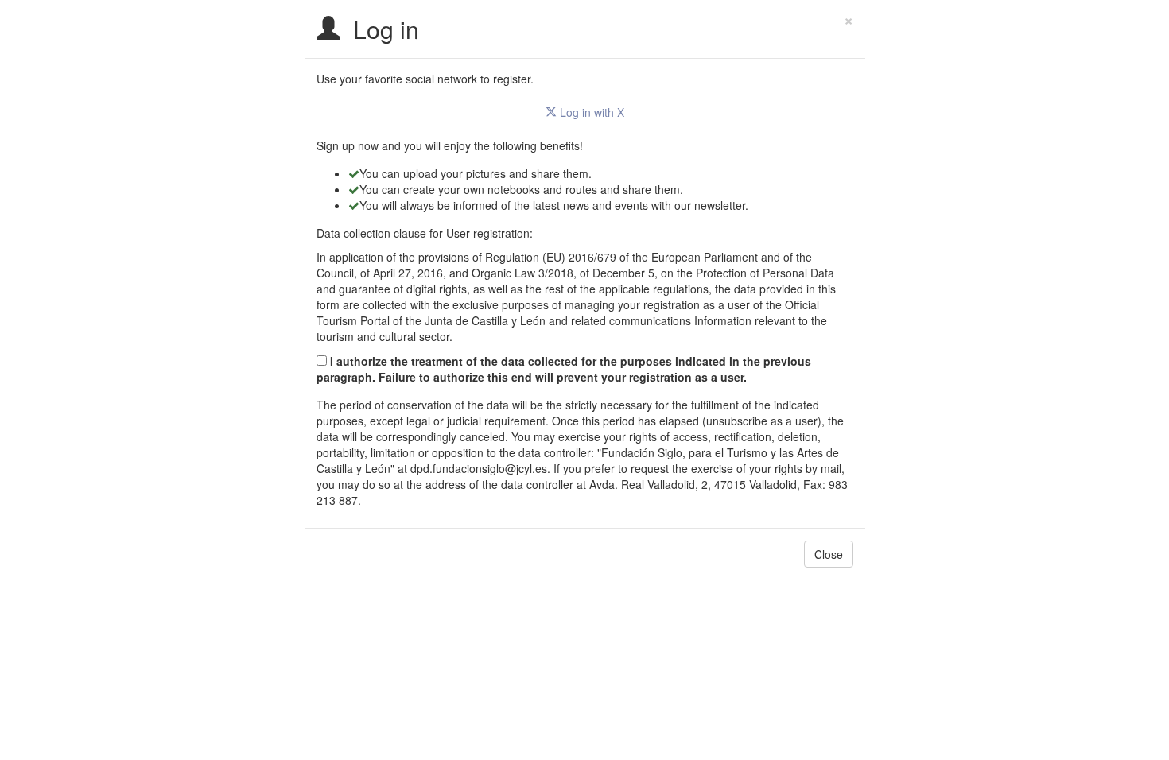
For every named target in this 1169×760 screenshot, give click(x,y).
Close (828, 554)
